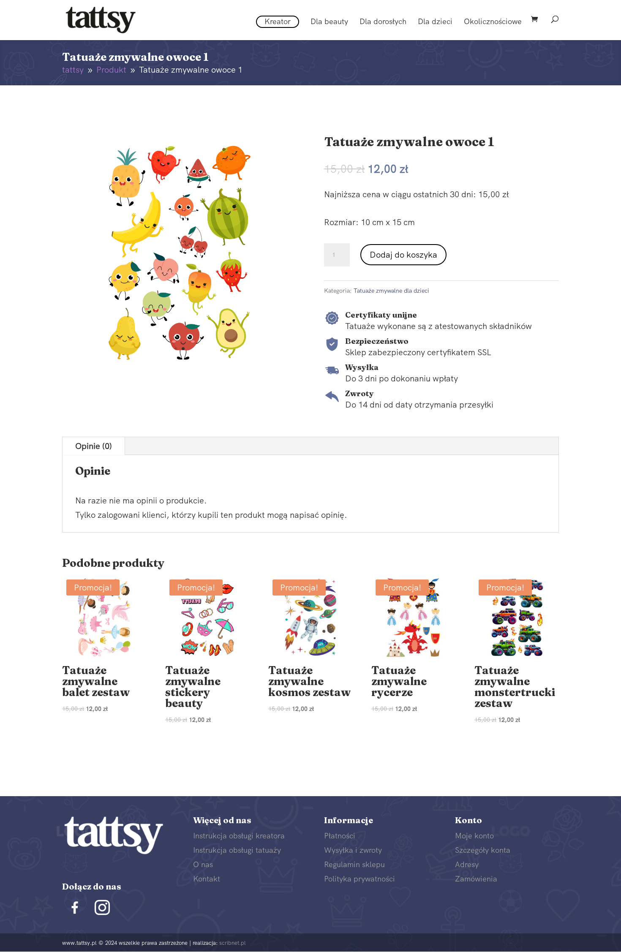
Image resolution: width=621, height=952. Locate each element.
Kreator (277, 21)
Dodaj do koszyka (403, 254)
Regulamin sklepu (354, 864)
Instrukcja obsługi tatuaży (237, 850)
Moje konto (474, 835)
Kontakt (206, 879)
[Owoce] (179, 367)
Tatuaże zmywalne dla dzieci (391, 290)
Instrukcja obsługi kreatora (239, 835)
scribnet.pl (232, 943)
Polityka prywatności (359, 879)
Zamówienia (476, 879)
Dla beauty (329, 22)
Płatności (339, 835)
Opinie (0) (93, 446)
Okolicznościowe (493, 22)
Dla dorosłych (383, 22)
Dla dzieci (435, 22)
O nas (203, 864)
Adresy (467, 864)
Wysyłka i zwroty (353, 850)
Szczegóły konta (482, 850)
